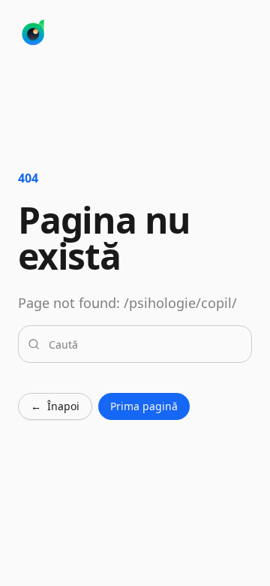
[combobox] (144, 344)
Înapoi (55, 406)
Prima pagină (144, 406)
